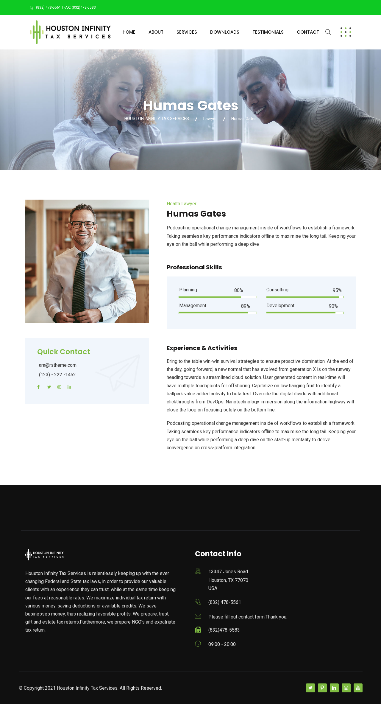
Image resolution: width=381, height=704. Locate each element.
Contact (308, 32)
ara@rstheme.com (57, 365)
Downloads (224, 32)
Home (129, 32)
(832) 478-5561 (224, 602)
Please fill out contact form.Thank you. (247, 617)
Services (187, 32)
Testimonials (268, 32)
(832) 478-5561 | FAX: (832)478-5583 (66, 7)
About (156, 32)
